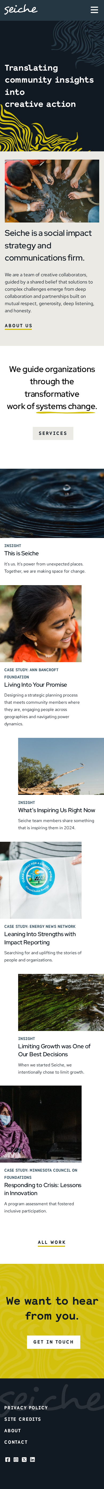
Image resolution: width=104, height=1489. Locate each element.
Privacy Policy (26, 1407)
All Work (52, 1242)
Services (53, 433)
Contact (16, 1442)
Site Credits (22, 1419)
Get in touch (53, 1342)
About (12, 1430)
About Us (19, 325)
